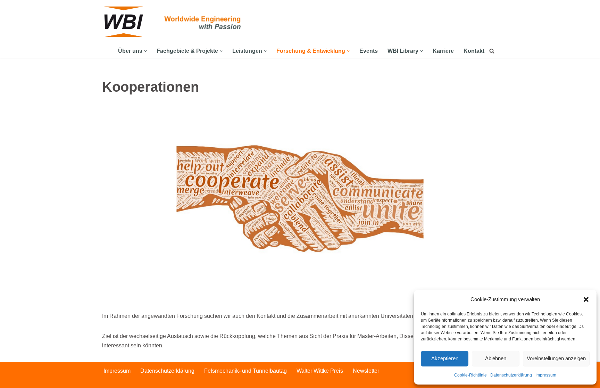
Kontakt (474, 51)
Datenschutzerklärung (511, 375)
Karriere (443, 51)
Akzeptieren (444, 358)
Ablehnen (495, 358)
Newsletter (366, 371)
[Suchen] (491, 50)
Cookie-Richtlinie (470, 375)
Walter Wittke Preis (320, 371)
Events (368, 51)
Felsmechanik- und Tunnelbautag (245, 371)
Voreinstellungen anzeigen (556, 358)
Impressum (545, 375)
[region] (300, 208)
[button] (586, 299)
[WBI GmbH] (124, 21)
